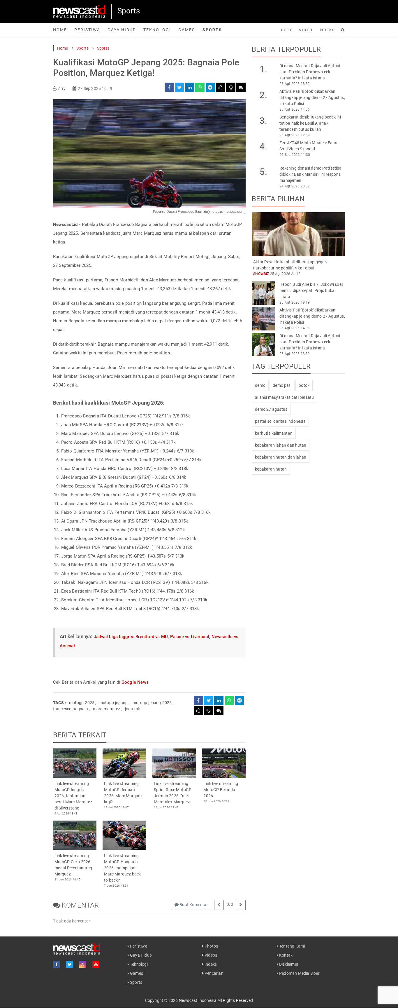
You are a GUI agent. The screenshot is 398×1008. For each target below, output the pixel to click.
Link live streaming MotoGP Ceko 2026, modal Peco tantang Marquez (73, 864)
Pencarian (213, 973)
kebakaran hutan (271, 469)
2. (263, 95)
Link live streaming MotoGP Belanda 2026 (220, 789)
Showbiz (261, 274)
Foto (287, 30)
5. (263, 172)
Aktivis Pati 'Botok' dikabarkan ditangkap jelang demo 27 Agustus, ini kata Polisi (312, 97)
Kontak (285, 955)
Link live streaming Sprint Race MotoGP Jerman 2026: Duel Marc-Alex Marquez (173, 792)
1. (263, 69)
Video (306, 30)
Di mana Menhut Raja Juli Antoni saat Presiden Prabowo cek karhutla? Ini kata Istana (309, 71)
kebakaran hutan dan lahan (280, 457)
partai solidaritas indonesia (280, 421)
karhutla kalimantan (274, 433)
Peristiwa (87, 29)
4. (263, 146)
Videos (210, 955)
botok (304, 385)
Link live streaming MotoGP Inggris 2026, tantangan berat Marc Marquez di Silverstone (73, 795)
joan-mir (132, 708)
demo (260, 385)
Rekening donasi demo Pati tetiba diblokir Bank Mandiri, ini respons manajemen (310, 174)
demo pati (282, 385)
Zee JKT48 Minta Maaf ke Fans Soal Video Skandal (308, 145)
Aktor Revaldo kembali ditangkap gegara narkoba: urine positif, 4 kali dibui (291, 265)
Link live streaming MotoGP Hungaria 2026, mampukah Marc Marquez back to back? (122, 867)
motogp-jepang (113, 702)
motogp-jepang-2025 (152, 702)
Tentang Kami (291, 946)
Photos (211, 946)
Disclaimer (288, 964)
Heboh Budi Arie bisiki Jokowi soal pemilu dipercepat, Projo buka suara (311, 290)
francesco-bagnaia (70, 708)
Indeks (326, 30)
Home (60, 29)
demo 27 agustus (271, 409)
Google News (135, 682)
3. (263, 121)
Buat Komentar (193, 904)
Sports (212, 29)
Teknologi (157, 29)
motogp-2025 (81, 702)
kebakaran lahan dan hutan (280, 445)
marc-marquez (106, 708)
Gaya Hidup (122, 29)
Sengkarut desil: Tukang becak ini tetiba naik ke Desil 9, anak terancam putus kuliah (310, 123)
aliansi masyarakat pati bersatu (284, 397)
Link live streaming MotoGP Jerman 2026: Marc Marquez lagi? (123, 792)
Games (186, 29)
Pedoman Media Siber (299, 973)
